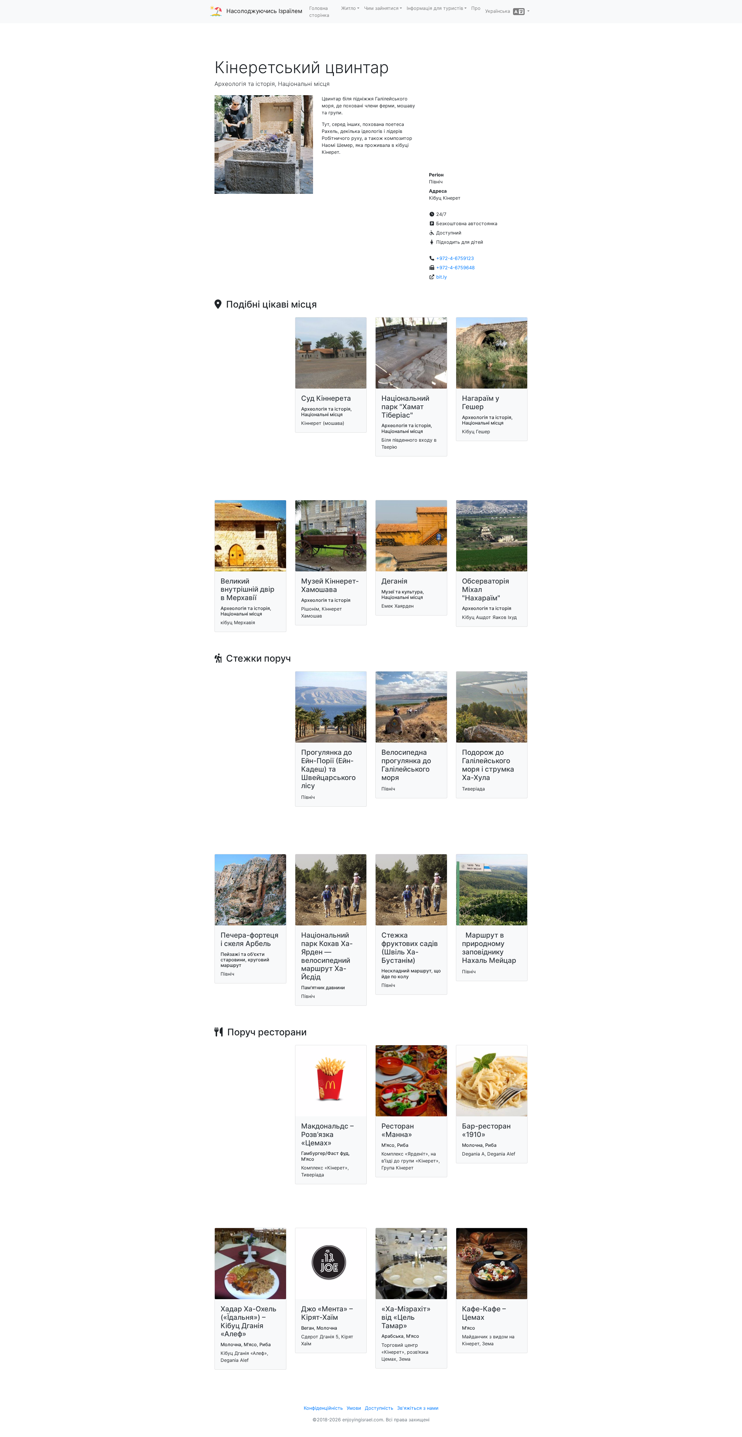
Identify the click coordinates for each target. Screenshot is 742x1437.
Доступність (379, 1408)
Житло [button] (348, 8)
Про (476, 8)
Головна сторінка (319, 11)
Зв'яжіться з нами (418, 1408)
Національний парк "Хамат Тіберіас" (405, 406)
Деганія (394, 581)
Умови (354, 1408)
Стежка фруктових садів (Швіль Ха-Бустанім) (409, 947)
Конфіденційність (323, 1408)
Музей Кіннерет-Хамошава (330, 585)
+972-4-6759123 (455, 258)
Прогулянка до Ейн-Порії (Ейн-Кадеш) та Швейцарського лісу (328, 769)
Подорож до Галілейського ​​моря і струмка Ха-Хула (488, 764)
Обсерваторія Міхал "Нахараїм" (485, 589)
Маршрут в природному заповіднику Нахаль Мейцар (489, 947)
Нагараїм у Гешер (480, 402)
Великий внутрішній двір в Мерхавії (247, 589)
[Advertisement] (371, 40)
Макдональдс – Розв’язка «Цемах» (327, 1134)
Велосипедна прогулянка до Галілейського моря (406, 764)
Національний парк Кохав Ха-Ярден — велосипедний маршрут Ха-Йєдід (327, 956)
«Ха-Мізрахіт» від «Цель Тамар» (406, 1317)
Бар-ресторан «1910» (486, 1130)
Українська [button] (499, 11)
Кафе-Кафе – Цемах (484, 1313)
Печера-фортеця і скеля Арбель (250, 939)
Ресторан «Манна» (397, 1130)
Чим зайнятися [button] (381, 8)
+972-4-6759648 (455, 267)
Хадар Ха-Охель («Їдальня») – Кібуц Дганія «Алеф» (249, 1321)
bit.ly (441, 277)
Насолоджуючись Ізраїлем (264, 11)
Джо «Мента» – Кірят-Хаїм (327, 1313)
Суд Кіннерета (326, 398)
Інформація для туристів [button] (435, 8)
